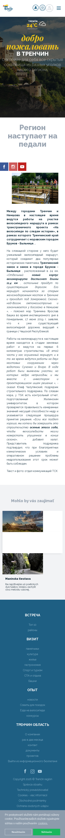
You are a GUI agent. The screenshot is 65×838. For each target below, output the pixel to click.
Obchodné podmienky (32, 800)
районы (32, 630)
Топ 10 (32, 624)
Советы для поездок (32, 705)
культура (32, 654)
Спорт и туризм (32, 670)
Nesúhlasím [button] (18, 832)
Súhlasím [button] (46, 832)
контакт (32, 745)
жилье (32, 659)
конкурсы (32, 715)
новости (32, 699)
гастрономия (32, 664)
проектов (32, 755)
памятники (32, 648)
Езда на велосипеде (32, 710)
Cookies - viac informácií (32, 795)
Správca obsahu (32, 784)
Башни (32, 681)
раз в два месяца (32, 739)
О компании (32, 734)
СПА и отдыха (32, 675)
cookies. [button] (43, 823)
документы (32, 750)
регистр (36, 8)
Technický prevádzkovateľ (32, 790)
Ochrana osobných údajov (32, 806)
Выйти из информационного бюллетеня (32, 761)
